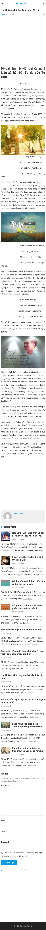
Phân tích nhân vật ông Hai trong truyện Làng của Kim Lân (28, 749)
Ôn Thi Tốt (21, 3)
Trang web (5, 842)
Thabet (29, 926)
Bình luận (5, 786)
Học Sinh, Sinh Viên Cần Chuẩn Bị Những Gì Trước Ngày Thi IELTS (28, 536)
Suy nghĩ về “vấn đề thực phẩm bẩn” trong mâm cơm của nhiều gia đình (22, 652)
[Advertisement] (23, 41)
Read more (27, 599)
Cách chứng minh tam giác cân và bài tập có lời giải (28, 582)
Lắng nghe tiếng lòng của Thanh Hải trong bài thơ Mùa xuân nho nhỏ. (27, 726)
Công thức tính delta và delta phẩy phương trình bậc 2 (27, 607)
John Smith (18, 513)
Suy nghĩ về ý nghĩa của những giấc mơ (21, 629)
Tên (3, 821)
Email (3, 831)
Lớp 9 (3, 14)
